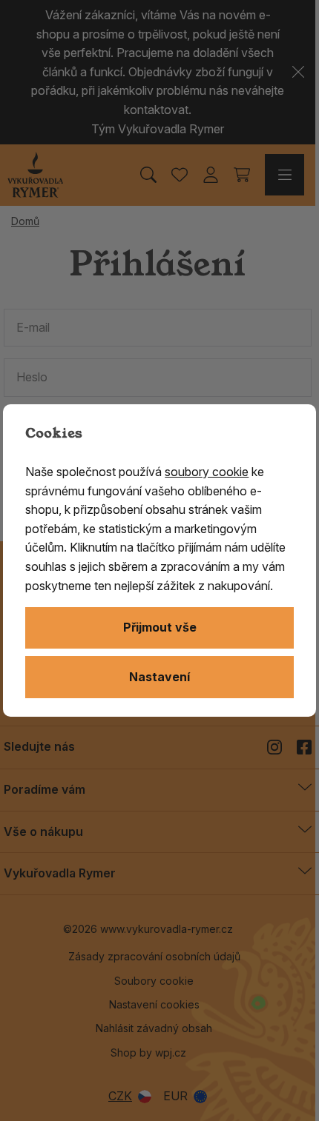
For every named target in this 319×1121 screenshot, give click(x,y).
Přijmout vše (160, 627)
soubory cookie (207, 471)
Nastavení (159, 676)
